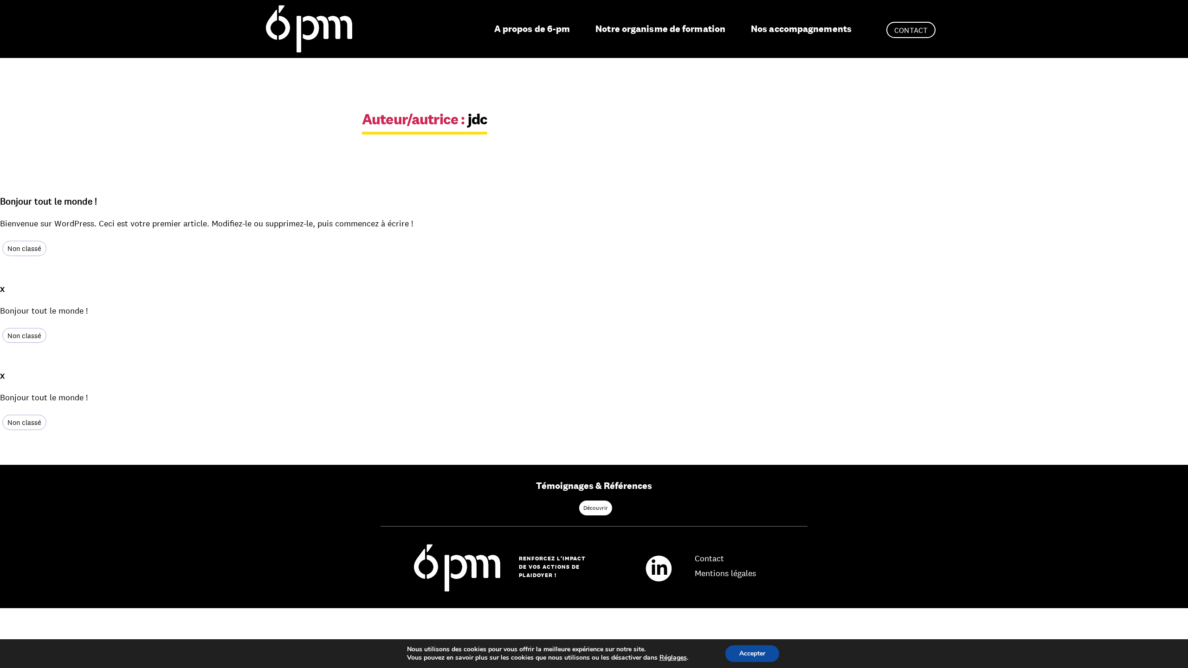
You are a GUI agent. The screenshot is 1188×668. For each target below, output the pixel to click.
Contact (911, 30)
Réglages (673, 658)
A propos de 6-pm (532, 28)
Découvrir (595, 508)
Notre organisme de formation (660, 28)
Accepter (752, 653)
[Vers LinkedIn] (663, 567)
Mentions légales (725, 573)
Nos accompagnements (801, 28)
